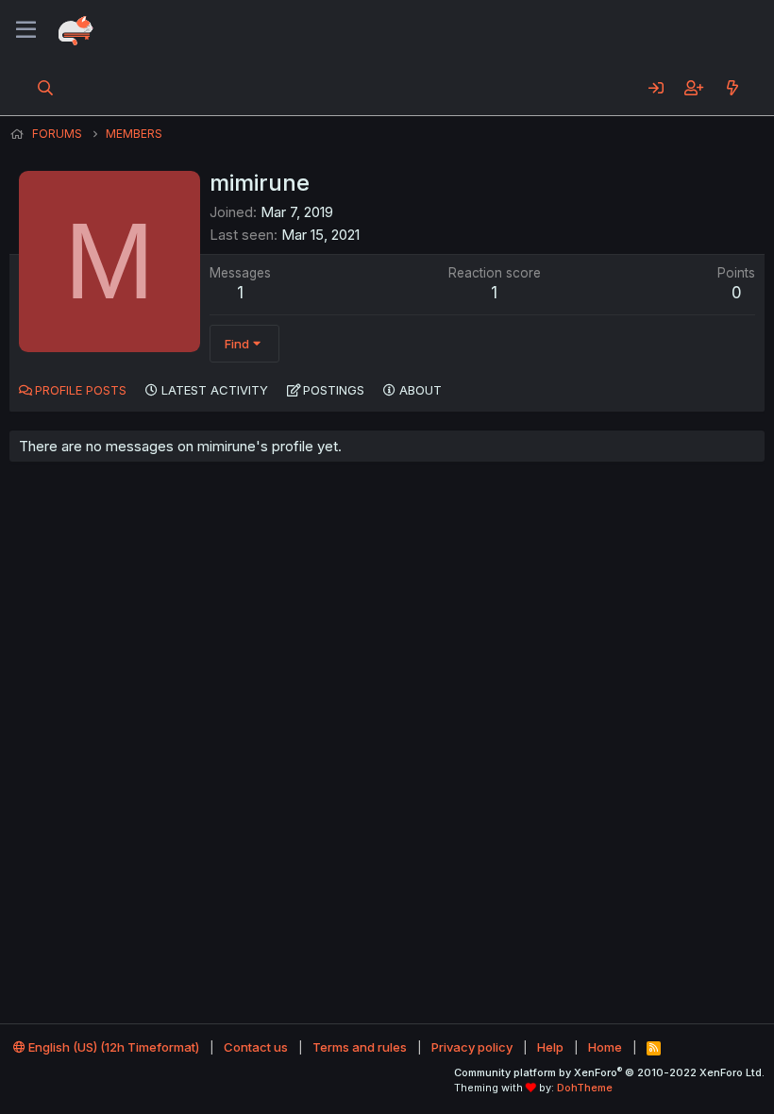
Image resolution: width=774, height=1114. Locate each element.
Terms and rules (359, 1047)
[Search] (45, 87)
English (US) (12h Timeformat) (112, 1047)
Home (605, 1047)
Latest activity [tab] (214, 389)
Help (550, 1047)
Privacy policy (472, 1047)
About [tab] (420, 389)
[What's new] (732, 87)
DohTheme (585, 1087)
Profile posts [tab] (80, 389)
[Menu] (26, 30)
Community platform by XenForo (609, 1072)
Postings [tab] (333, 389)
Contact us (256, 1047)
